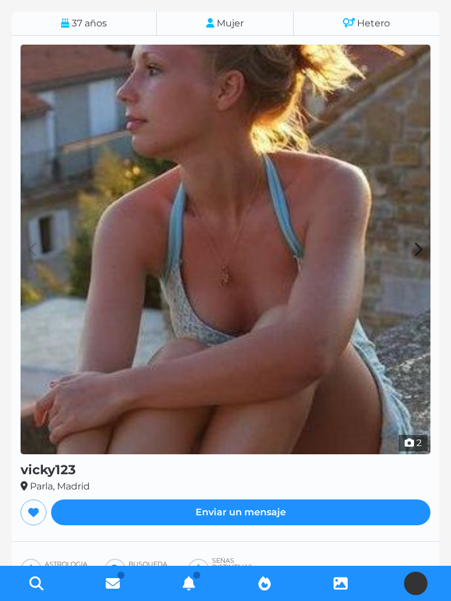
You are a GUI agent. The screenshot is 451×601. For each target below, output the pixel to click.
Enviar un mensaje (241, 512)
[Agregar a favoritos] (33, 512)
